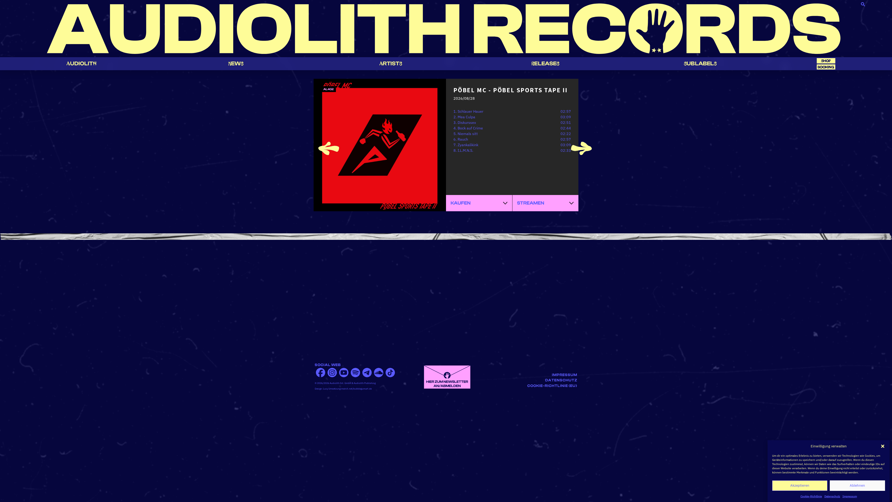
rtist (390, 63)
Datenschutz (832, 496)
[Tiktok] (390, 372)
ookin (826, 67)
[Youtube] (343, 372)
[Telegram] (367, 372)
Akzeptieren (799, 485)
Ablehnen (857, 485)
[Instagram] (332, 372)
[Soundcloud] (378, 372)
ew (236, 63)
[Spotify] (355, 372)
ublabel (700, 63)
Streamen (530, 203)
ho (826, 61)
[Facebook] (320, 372)
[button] (882, 446)
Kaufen (461, 203)
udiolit (81, 63)
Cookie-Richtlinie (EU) (552, 386)
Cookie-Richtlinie (811, 496)
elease (545, 63)
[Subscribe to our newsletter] (447, 376)
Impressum (850, 496)
